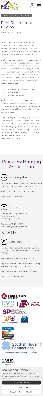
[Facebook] (13, 232)
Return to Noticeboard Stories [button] (16, 15)
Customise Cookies (21, 387)
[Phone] (3, 232)
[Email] (8, 232)
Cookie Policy (7, 379)
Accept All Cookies (21, 382)
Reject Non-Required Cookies (21, 392)
